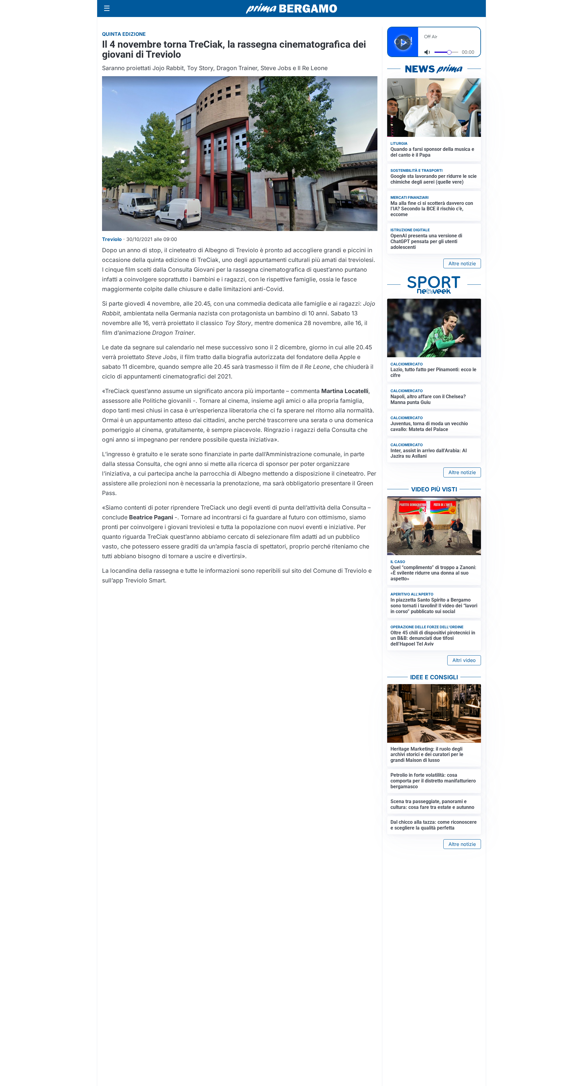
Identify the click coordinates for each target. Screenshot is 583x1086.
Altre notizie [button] (462, 263)
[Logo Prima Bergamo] (291, 8)
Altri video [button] (464, 660)
